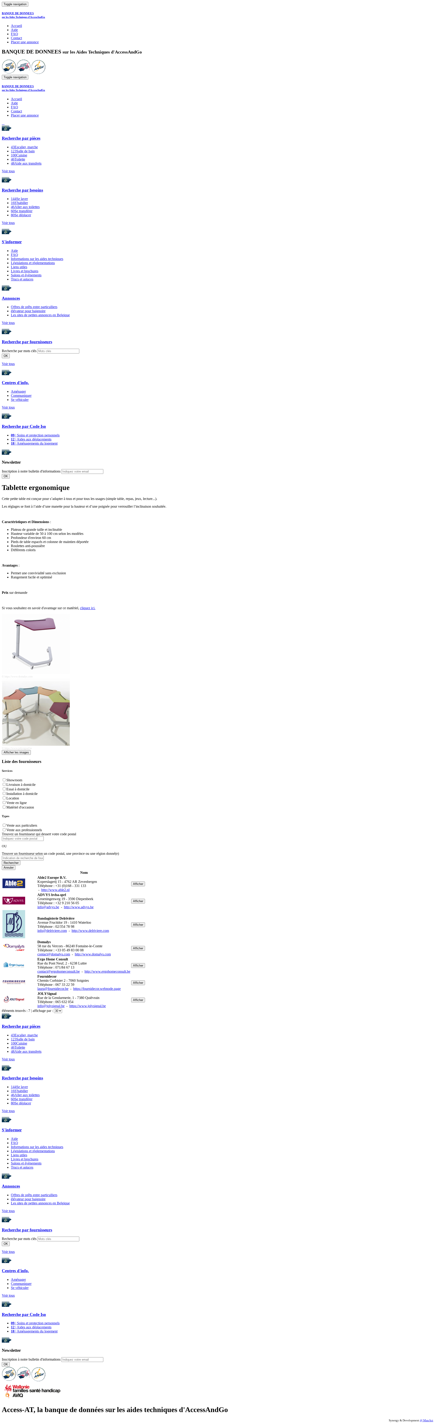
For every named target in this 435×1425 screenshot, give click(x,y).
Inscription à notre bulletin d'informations (31, 471)
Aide (14, 30)
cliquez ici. (87, 608)
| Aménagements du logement (34, 443)
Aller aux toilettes (25, 207)
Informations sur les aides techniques (37, 259)
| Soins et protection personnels (35, 435)
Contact (16, 38)
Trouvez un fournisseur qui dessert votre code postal (39, 834)
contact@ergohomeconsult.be (58, 971)
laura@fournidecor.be (52, 989)
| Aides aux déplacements (31, 439)
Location (12, 798)
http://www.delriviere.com (90, 931)
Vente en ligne (16, 803)
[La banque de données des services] (24, 73)
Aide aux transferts (26, 163)
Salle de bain (23, 151)
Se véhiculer (20, 400)
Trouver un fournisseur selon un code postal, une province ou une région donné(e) (60, 853)
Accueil (16, 26)
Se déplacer (21, 215)
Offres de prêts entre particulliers (34, 307)
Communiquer (21, 395)
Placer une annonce (25, 42)
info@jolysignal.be (51, 1006)
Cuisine (19, 155)
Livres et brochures (24, 271)
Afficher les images (16, 752)
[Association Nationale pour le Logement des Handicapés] (38, 73)
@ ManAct (426, 1420)
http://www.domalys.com (93, 954)
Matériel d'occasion (20, 807)
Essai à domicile (17, 789)
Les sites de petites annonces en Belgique (40, 315)
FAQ (14, 34)
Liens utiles (19, 267)
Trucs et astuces (22, 279)
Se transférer (21, 211)
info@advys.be (48, 907)
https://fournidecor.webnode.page (97, 989)
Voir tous (8, 171)
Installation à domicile (22, 794)
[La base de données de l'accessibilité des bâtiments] (9, 73)
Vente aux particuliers (21, 825)
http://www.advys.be (79, 907)
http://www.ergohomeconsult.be (107, 971)
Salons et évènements (26, 275)
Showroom (14, 780)
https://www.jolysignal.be (87, 1006)
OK (6, 356)
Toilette (18, 159)
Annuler (9, 867)
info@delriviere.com (52, 931)
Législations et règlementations (33, 263)
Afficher (138, 884)
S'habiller (19, 203)
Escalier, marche (24, 147)
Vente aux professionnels (24, 830)
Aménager (18, 391)
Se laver (19, 199)
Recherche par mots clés (19, 351)
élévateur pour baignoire (28, 311)
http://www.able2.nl (55, 890)
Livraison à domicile (21, 785)
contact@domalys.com (53, 954)
